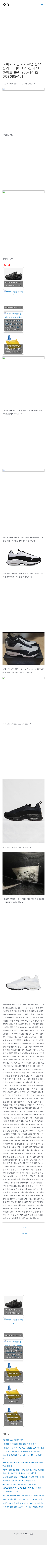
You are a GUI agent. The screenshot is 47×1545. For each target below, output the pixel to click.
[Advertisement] (23, 34)
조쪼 (7, 4)
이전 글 (24, 1227)
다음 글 (24, 1234)
